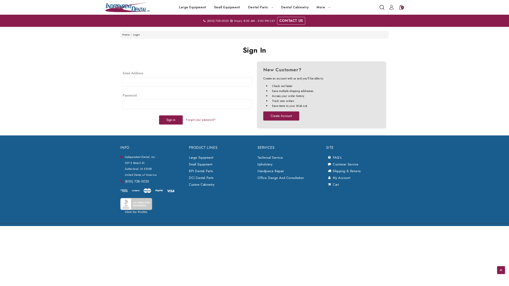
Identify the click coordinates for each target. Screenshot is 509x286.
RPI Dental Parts (201, 171)
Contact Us (291, 20)
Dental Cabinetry (295, 7)
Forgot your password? (201, 120)
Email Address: (133, 73)
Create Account (281, 116)
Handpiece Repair (270, 171)
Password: (130, 95)
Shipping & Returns (347, 171)
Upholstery (265, 164)
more (321, 7)
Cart (336, 184)
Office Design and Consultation (280, 178)
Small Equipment (227, 7)
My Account (341, 178)
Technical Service (270, 157)
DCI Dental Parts (201, 178)
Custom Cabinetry (202, 184)
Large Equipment (192, 7)
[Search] (382, 7)
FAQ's (337, 157)
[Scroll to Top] (501, 270)
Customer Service (345, 164)
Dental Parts (258, 7)
